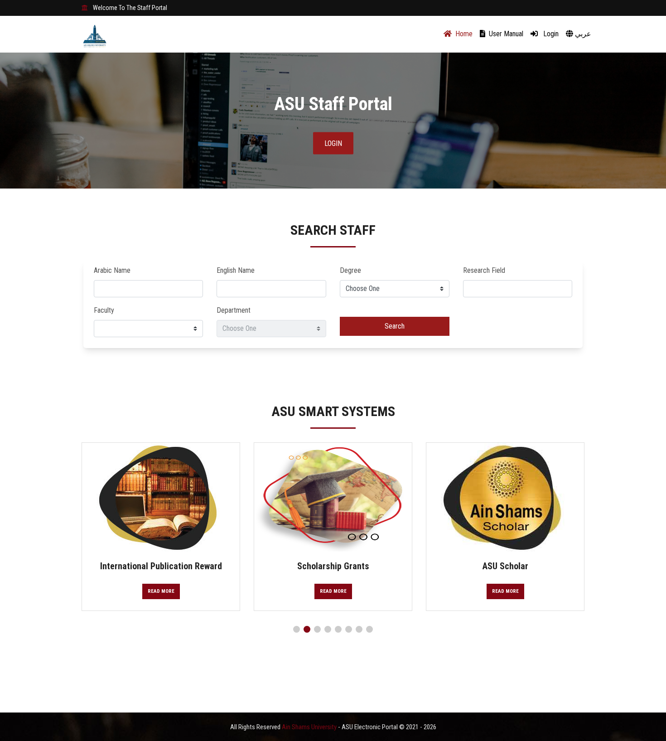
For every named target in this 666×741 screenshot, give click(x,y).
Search (395, 326)
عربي (582, 33)
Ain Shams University (310, 727)
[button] (296, 629)
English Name (236, 270)
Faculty (104, 310)
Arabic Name (112, 270)
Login (550, 33)
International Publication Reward (161, 566)
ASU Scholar (505, 566)
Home (463, 33)
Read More (161, 591)
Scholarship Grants (333, 566)
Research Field (484, 270)
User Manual (505, 33)
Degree (350, 270)
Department (234, 310)
